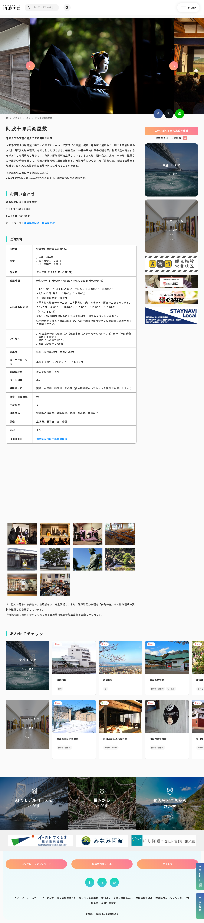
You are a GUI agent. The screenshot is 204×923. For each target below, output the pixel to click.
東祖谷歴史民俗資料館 (115, 738)
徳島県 (94, 902)
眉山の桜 (108, 679)
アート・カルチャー (171, 226)
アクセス (167, 864)
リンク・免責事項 (88, 898)
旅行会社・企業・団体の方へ (117, 898)
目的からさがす (102, 803)
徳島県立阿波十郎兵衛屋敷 (39, 223)
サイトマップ (46, 898)
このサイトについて (25, 898)
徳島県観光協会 (144, 898)
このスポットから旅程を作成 (171, 130)
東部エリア (171, 170)
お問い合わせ (108, 902)
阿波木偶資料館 (158, 738)
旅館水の (61, 679)
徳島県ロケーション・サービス (172, 898)
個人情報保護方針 (66, 898)
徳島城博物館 (157, 679)
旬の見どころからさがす (170, 803)
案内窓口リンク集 (102, 864)
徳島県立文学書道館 (67, 738)
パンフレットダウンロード (36, 864)
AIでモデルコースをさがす (34, 803)
